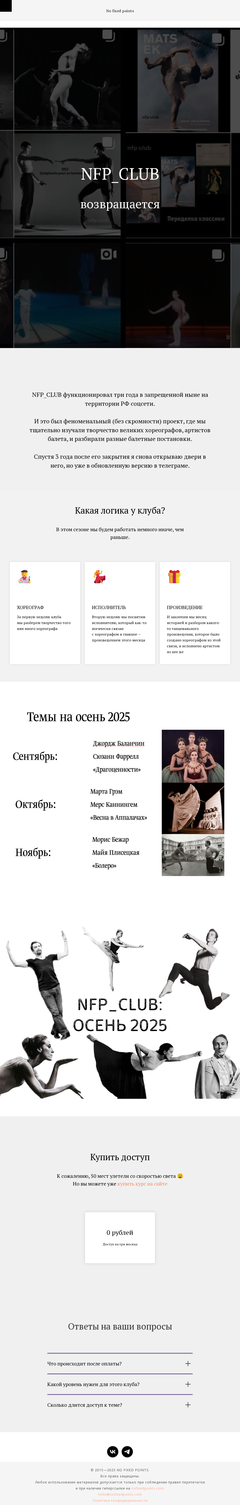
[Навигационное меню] (6, 6)
